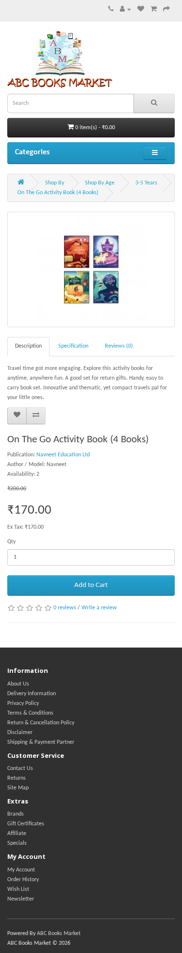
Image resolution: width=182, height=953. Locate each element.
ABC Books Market (59, 933)
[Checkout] (166, 10)
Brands (15, 814)
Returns (16, 778)
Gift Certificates (25, 824)
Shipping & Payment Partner (40, 742)
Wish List (18, 889)
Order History (23, 880)
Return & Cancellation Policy (40, 723)
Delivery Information (31, 694)
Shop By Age (100, 183)
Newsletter (20, 899)
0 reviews (64, 608)
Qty (11, 542)
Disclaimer (20, 733)
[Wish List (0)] (140, 10)
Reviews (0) (119, 346)
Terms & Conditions (30, 713)
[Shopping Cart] (153, 10)
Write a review (99, 608)
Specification (73, 346)
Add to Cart (91, 585)
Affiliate (16, 833)
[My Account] (125, 10)
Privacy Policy (23, 703)
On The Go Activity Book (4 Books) (58, 193)
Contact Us (20, 768)
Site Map (18, 788)
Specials (17, 843)
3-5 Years (146, 183)
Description (28, 346)
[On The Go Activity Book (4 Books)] (91, 269)
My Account (21, 870)
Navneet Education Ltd (63, 455)
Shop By (54, 183)
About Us (18, 684)
